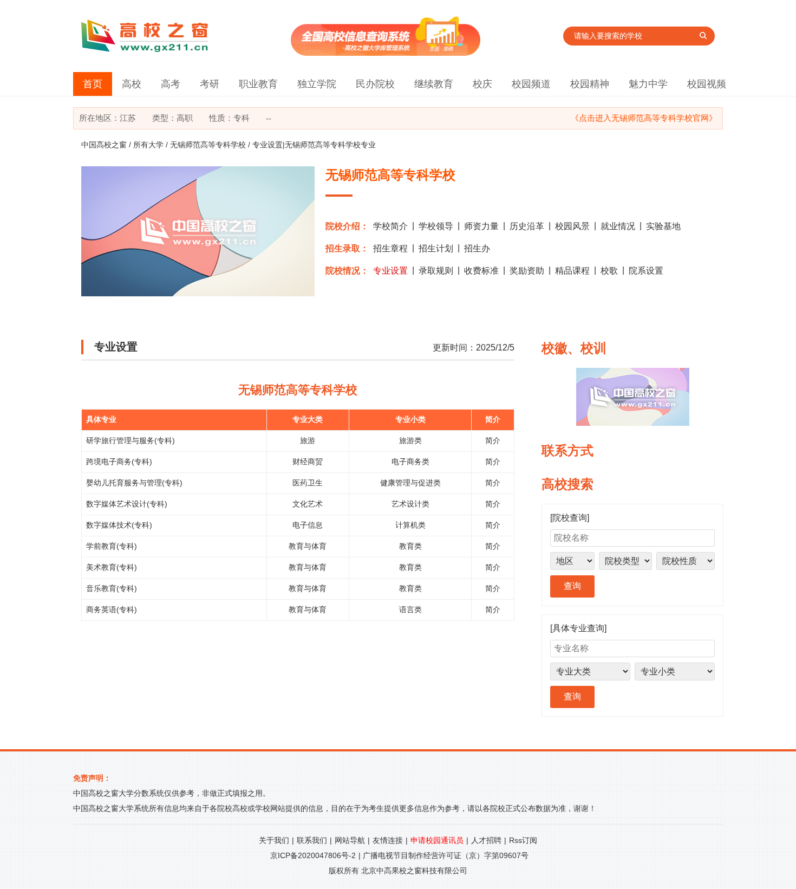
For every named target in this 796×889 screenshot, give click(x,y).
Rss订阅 (523, 840)
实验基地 (663, 226)
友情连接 (388, 840)
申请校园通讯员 (437, 840)
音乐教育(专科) (111, 588)
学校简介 (390, 226)
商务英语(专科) (111, 609)
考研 (209, 84)
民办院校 (375, 84)
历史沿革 (527, 226)
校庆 (482, 84)
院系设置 (646, 270)
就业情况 (618, 226)
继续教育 (433, 84)
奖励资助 (527, 270)
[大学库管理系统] (385, 52)
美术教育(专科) (111, 567)
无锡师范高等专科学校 (208, 144)
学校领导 (436, 226)
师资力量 (481, 226)
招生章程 (390, 248)
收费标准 (481, 270)
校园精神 (589, 84)
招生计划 (436, 248)
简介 (492, 440)
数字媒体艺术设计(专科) (126, 503)
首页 (92, 84)
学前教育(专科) (111, 546)
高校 (131, 84)
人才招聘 (486, 840)
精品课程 (572, 270)
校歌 (609, 270)
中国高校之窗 (104, 144)
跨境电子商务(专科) (119, 461)
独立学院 (316, 84)
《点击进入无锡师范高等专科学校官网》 (644, 117)
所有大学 (148, 144)
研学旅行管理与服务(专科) (130, 440)
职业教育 (258, 84)
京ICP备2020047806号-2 (313, 855)
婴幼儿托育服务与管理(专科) (134, 482)
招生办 (477, 248)
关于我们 (274, 840)
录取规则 (436, 270)
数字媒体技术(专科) (119, 525)
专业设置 (390, 270)
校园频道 (531, 84)
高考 (170, 84)
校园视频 (706, 84)
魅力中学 (648, 84)
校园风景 (572, 226)
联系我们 (312, 840)
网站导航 (350, 840)
